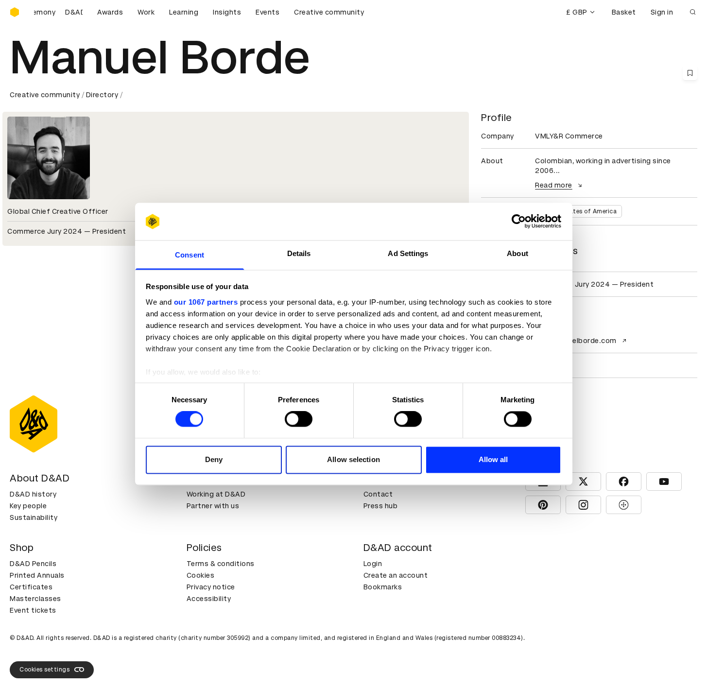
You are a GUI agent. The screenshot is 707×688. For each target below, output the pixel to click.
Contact (378, 494)
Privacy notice (211, 587)
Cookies (201, 575)
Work (146, 12)
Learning (183, 12)
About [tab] (517, 253)
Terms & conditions (221, 564)
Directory (102, 95)
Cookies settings (44, 669)
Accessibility (209, 598)
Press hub (380, 506)
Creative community (329, 12)
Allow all (493, 459)
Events (267, 12)
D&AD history (33, 494)
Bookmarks (382, 587)
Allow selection (353, 459)
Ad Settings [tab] (408, 253)
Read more (553, 185)
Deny (214, 459)
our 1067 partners (206, 302)
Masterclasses (35, 598)
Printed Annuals (37, 575)
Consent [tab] (189, 255)
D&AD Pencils (33, 564)
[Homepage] (14, 12)
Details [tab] (299, 253)
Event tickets (33, 610)
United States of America (578, 211)
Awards (110, 12)
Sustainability (33, 517)
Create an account (395, 575)
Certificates (31, 587)
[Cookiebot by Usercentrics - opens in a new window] (518, 221)
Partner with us (213, 506)
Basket (624, 12)
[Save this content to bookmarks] (690, 73)
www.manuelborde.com (576, 340)
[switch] (298, 419)
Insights (227, 12)
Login (372, 564)
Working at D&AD (216, 494)
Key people (28, 506)
